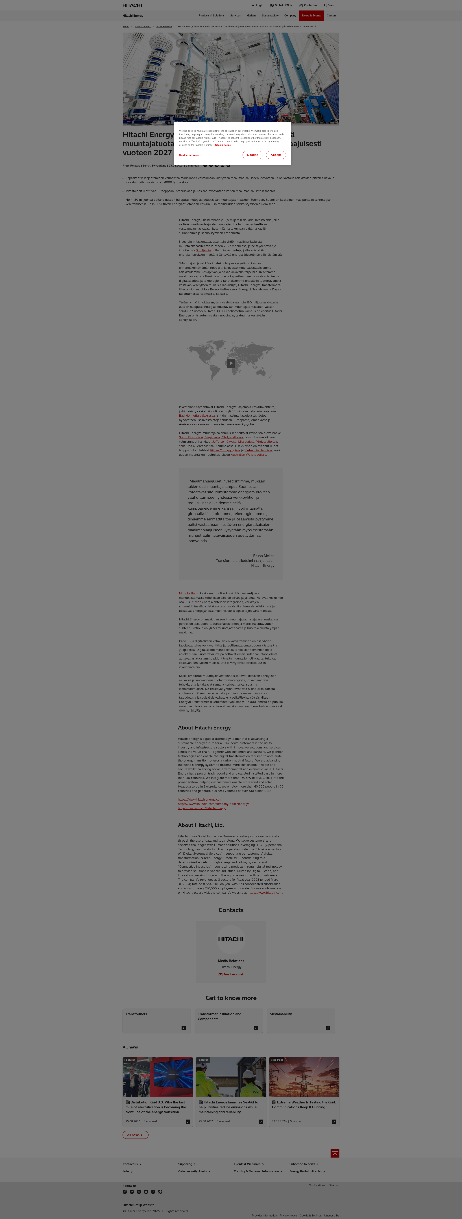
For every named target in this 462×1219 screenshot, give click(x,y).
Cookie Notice (223, 145)
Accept (276, 154)
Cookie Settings (189, 155)
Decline (253, 154)
